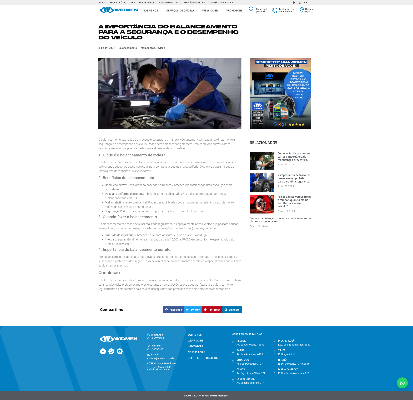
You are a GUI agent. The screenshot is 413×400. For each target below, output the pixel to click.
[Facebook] (294, 2)
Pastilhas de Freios (142, 2)
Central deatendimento (285, 10)
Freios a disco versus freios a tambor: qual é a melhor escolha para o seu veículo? (294, 201)
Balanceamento (128, 47)
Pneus (102, 2)
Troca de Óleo (118, 2)
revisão (160, 47)
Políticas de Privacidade (204, 358)
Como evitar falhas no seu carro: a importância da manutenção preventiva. (294, 156)
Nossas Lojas (309, 10)
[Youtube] (305, 2)
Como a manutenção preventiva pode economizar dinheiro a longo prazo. (280, 220)
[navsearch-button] (251, 9)
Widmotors (234, 10)
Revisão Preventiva (221, 2)
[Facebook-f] (103, 351)
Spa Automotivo (169, 2)
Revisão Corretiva (194, 2)
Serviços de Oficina (180, 10)
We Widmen (210, 10)
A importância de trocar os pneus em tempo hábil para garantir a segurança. (294, 178)
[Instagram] (299, 2)
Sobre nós (150, 10)
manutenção (148, 47)
